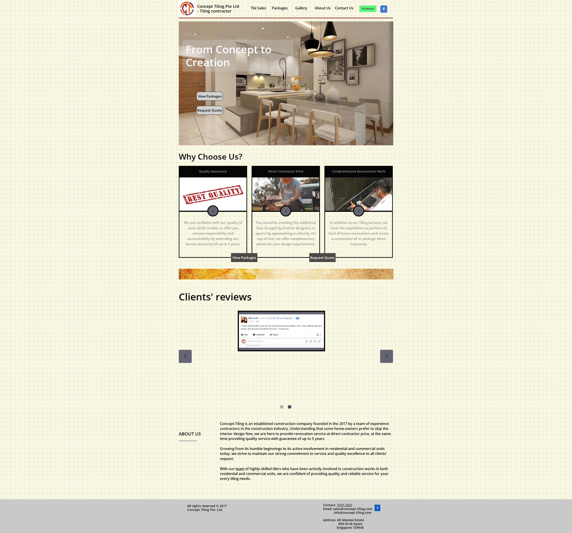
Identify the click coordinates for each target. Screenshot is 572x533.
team (240, 468)
